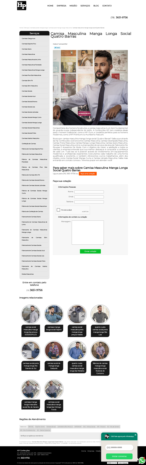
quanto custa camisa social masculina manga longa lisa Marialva (77, 367)
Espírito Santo (40, 427)
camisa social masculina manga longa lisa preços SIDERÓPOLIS (31, 331)
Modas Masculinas (28, 274)
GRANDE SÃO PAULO (65, 427)
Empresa (61, 6)
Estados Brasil (51, 427)
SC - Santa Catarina (43, 430)
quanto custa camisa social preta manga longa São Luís (100, 331)
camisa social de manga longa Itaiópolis (53, 365)
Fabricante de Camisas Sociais (31, 245)
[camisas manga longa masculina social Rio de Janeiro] (31, 389)
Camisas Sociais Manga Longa (32, 122)
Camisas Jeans (26, 49)
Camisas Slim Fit (27, 80)
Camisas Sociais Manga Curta (31, 117)
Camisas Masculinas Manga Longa (33, 70)
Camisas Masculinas (28, 54)
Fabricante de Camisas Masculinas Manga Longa (34, 231)
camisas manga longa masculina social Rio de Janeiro (31, 404)
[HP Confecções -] (30, 4)
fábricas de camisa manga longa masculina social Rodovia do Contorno (100, 368)
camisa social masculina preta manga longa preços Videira (77, 331)
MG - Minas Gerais (89, 427)
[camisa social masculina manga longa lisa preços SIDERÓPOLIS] (31, 314)
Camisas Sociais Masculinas (31, 128)
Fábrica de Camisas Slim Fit (31, 175)
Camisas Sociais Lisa (28, 107)
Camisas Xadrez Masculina (30, 138)
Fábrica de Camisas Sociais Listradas (33, 185)
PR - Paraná (101, 427)
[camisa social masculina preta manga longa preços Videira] (77, 314)
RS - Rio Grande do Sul (27, 430)
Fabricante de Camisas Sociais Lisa (33, 256)
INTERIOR (78, 427)
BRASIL (31, 427)
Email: (71, 197)
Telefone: (70, 202)
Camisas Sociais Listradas (30, 112)
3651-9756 (122, 17)
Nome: (71, 192)
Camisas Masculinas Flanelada (32, 65)
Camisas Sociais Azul (28, 96)
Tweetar (57, 47)
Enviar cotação (90, 251)
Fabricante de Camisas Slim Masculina (34, 239)
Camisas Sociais (27, 91)
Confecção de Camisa (29, 143)
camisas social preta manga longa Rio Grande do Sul (31, 365)
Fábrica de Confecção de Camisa (32, 211)
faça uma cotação (88, 174)
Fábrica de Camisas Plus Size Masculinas (34, 168)
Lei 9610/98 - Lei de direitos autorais (71, 443)
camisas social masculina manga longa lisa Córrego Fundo (54, 406)
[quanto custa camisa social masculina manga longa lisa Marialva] (77, 350)
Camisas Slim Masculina (30, 86)
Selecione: (23, 427)
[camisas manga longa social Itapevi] (54, 314)
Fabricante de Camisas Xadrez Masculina (34, 267)
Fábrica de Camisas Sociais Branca (33, 180)
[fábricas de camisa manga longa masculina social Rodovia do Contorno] (100, 350)
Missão (73, 6)
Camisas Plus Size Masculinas (31, 75)
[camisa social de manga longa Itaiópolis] (54, 350)
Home (50, 6)
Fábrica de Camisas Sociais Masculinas (34, 206)
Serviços (85, 6)
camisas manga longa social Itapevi (53, 328)
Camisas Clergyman (28, 38)
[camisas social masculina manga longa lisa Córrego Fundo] (54, 389)
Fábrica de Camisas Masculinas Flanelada (34, 160)
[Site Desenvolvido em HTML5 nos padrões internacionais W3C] (112, 463)
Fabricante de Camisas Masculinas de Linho (34, 223)
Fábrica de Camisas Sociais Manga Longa (34, 200)
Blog (96, 6)
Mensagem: (66, 222)
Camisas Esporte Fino (29, 44)
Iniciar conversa (119, 456)
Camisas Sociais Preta (29, 133)
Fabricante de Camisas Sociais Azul (33, 250)
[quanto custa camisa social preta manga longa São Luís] (100, 314)
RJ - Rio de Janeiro (113, 427)
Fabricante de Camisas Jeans (31, 217)
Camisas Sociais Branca (29, 101)
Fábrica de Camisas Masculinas (32, 154)
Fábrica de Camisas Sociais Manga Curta (34, 192)
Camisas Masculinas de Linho (31, 59)
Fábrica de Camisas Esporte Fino (32, 149)
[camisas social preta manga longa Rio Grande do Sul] (31, 350)
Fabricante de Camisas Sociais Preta (33, 261)
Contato (107, 6)
